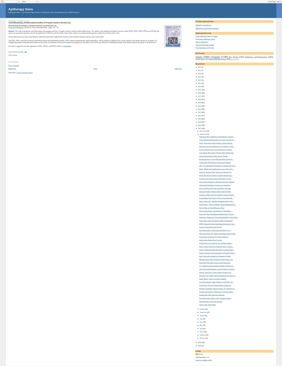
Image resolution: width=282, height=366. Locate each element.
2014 (199, 106)
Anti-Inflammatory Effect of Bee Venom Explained (215, 298)
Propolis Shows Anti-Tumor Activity (210, 227)
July (201, 319)
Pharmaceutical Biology (15, 27)
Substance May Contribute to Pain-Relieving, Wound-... (217, 137)
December (203, 131)
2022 (199, 80)
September (203, 312)
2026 (199, 67)
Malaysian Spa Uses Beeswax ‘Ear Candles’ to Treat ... (217, 146)
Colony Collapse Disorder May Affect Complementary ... (217, 250)
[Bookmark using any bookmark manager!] (207, 28)
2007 (199, 128)
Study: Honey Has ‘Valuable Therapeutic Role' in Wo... (216, 201)
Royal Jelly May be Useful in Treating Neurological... (216, 175)
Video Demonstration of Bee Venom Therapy (213, 156)
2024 (199, 73)
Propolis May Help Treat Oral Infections (211, 295)
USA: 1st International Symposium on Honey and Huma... (217, 166)
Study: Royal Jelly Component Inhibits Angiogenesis (216, 221)
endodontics (67, 46)
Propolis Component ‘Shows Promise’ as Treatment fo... (217, 289)
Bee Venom (233, 57)
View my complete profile (204, 360)
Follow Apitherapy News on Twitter (206, 36)
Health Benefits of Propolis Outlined (210, 301)
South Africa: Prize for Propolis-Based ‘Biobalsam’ (215, 285)
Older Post (178, 69)
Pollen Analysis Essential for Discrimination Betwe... (216, 243)
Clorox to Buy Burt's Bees (207, 305)
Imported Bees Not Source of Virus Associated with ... (216, 198)
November (203, 134)
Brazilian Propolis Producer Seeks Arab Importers (215, 192)
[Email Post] (25, 52)
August (202, 316)
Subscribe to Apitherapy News (205, 39)
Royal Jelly (200, 59)
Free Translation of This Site (205, 48)
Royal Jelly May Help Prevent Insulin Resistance (214, 263)
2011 (199, 115)
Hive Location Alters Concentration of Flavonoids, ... (216, 211)
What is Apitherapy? (202, 42)
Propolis (15, 55)
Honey (199, 57)
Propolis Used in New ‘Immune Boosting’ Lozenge (215, 179)
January (202, 338)
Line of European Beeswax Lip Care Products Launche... (217, 269)
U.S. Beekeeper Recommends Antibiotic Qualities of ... (216, 266)
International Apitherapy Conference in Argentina (214, 185)
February (203, 335)
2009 (199, 122)
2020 (199, 86)
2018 (199, 93)
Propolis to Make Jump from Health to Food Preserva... (217, 195)
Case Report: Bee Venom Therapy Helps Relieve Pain (216, 153)
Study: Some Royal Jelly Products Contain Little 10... (216, 143)
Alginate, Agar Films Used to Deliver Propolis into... (215, 272)
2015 (199, 103)
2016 (199, 99)
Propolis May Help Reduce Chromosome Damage (215, 163)
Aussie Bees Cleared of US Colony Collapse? (213, 237)
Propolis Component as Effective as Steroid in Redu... (216, 292)
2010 (199, 119)
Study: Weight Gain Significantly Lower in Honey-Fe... (216, 169)
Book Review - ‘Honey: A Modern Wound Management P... (217, 204)
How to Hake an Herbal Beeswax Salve (211, 208)
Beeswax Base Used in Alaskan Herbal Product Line (216, 259)
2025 (199, 70)
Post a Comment (13, 66)
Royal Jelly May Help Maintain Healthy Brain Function (216, 214)
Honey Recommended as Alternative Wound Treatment (216, 182)
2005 (199, 346)
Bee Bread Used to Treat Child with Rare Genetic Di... (216, 159)
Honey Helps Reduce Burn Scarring (210, 240)
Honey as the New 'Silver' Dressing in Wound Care (215, 172)
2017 (199, 96)
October (202, 309)
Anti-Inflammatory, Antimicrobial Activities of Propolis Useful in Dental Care (39, 23)
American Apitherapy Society (205, 45)
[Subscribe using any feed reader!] (203, 25)
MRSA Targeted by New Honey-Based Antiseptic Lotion (217, 224)
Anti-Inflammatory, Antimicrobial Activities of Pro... (215, 230)
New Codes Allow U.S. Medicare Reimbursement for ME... (217, 234)
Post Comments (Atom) (24, 73)
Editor (200, 354)
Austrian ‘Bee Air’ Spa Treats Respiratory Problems (215, 150)
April (201, 328)
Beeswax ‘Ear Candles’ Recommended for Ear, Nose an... (217, 276)
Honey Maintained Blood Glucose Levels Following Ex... (217, 140)
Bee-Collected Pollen (217, 59)
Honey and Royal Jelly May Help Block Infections (215, 188)
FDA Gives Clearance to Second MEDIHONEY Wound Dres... (219, 217)
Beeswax (233, 59)
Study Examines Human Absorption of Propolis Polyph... (217, 253)
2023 (199, 77)
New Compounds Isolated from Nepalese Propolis (215, 256)
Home (95, 69)
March (202, 332)
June (201, 322)
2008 (199, 125)
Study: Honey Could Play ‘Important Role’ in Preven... (216, 247)
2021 (199, 83)
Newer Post (12, 69)
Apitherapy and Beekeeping (256, 57)
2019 (199, 90)
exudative (48, 31)
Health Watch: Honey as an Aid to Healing (212, 279)
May (201, 325)
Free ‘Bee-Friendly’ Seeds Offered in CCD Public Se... (216, 282)
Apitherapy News (20, 9)
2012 (199, 112)
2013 (199, 109)
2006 (199, 342)
